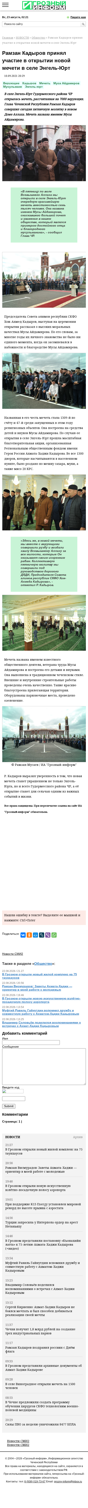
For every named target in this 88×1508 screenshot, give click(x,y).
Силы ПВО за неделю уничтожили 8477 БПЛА (40, 1424)
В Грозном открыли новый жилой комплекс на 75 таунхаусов (43, 1151)
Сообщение (10, 1046)
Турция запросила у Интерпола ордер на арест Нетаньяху (41, 1224)
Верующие (11, 83)
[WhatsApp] (54, 935)
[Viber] (47, 935)
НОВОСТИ (22, 37)
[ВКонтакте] (23, 935)
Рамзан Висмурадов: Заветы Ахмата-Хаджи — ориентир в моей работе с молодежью (41, 1170)
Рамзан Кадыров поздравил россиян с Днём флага (40, 1349)
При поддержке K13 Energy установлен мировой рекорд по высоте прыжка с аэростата (43, 1206)
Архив (78, 1137)
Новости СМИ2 (18, 1441)
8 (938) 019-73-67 (34, 1481)
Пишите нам (78, 17)
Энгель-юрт (34, 86)
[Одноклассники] (29, 935)
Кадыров (29, 83)
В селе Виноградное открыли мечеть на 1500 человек (40, 1386)
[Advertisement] (44, 861)
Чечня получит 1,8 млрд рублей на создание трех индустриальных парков (40, 1331)
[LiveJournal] (41, 935)
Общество (38, 37)
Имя (5, 1038)
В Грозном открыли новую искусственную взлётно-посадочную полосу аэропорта (38, 1188)
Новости (12, 1137)
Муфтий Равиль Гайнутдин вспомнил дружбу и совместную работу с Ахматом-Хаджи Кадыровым (42, 1267)
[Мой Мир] (35, 935)
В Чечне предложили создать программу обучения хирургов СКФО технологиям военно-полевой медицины (42, 1406)
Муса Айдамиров (66, 83)
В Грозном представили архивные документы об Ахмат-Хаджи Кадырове (43, 1367)
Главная (7, 37)
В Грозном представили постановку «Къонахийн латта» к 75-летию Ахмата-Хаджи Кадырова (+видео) (43, 1245)
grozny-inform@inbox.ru (68, 1481)
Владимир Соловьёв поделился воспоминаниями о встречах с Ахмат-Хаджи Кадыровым (40, 1289)
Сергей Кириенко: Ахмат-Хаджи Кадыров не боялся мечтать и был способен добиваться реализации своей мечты (40, 1311)
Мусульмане (12, 86)
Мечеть (44, 83)
